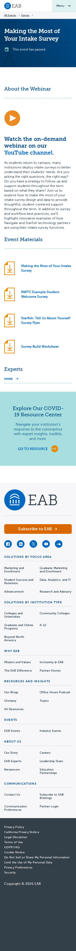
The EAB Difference (18, 670)
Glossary (10, 700)
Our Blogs (11, 692)
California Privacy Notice (21, 832)
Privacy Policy (14, 827)
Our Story (11, 752)
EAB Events (12, 730)
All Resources (14, 709)
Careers (45, 752)
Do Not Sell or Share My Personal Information (36, 857)
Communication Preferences (15, 808)
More (11, 379)
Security (10, 872)
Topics (44, 700)
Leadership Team (51, 761)
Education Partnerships (48, 771)
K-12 (43, 625)
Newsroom (12, 769)
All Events (10, 15)
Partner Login (49, 806)
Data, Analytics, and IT (55, 579)
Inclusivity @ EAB (52, 662)
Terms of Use (13, 842)
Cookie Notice (14, 852)
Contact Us (12, 794)
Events (25, 15)
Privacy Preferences (18, 867)
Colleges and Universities (13, 615)
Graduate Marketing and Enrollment (53, 569)
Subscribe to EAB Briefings (52, 796)
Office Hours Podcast (55, 692)
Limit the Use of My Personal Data (28, 862)
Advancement (14, 591)
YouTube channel (28, 153)
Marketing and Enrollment (14, 569)
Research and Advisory (55, 591)
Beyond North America (14, 638)
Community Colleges (55, 613)
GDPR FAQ (12, 847)
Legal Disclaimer (15, 837)
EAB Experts (12, 761)
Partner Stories (50, 670)
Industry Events (50, 730)
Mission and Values (17, 662)
